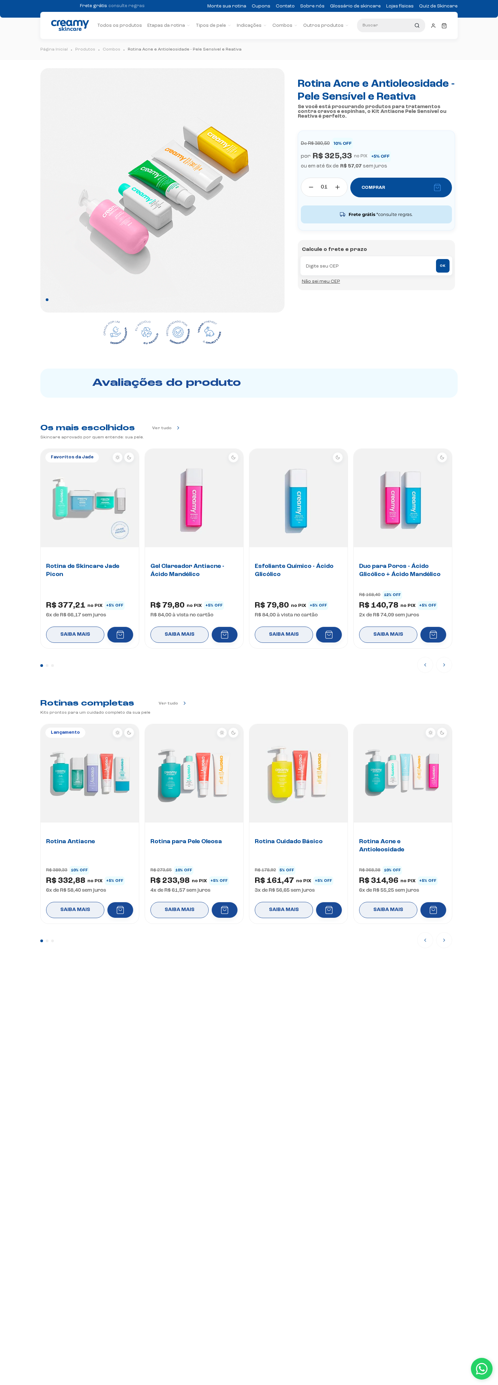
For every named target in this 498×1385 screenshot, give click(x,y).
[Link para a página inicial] (54, 50)
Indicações (249, 25)
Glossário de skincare (355, 6)
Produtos (85, 49)
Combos (282, 25)
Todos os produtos (119, 25)
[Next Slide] (444, 665)
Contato (285, 6)
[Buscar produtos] (417, 25)
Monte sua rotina (226, 6)
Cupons (261, 6)
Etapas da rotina (166, 25)
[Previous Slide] (425, 665)
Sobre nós (312, 6)
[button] (41, 665)
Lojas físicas (400, 6)
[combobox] (391, 25)
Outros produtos (323, 25)
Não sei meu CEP (321, 281)
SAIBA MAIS (75, 634)
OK (442, 266)
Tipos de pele (211, 25)
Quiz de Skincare (438, 6)
